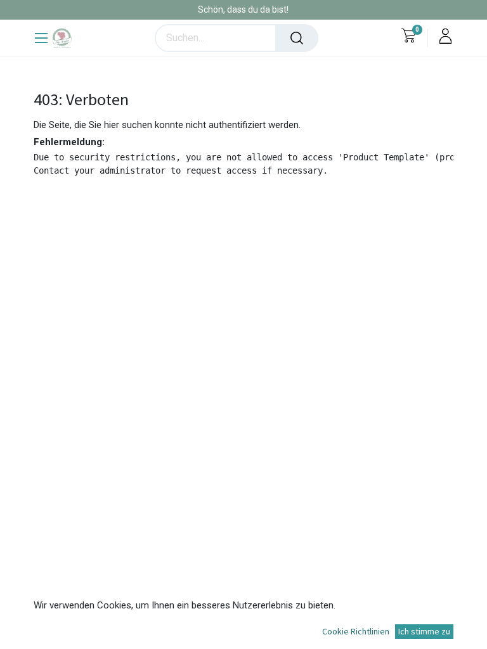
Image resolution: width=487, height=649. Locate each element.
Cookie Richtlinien (355, 631)
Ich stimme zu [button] (424, 631)
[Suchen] (296, 38)
